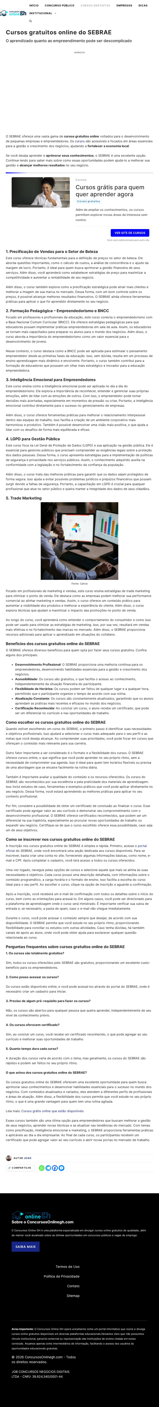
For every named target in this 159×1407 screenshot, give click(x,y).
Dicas (143, 5)
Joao (27, 1158)
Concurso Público (59, 5)
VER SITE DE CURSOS (130, 233)
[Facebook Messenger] (61, 1168)
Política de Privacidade (62, 1276)
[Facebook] (55, 1168)
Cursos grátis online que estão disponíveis (52, 1111)
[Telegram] (48, 1168)
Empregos (124, 5)
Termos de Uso (68, 1267)
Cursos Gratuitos (95, 5)
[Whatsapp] (42, 1168)
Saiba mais (26, 1247)
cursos (80, 141)
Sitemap (73, 1296)
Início (34, 5)
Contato (73, 1286)
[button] (30, 21)
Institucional (40, 13)
